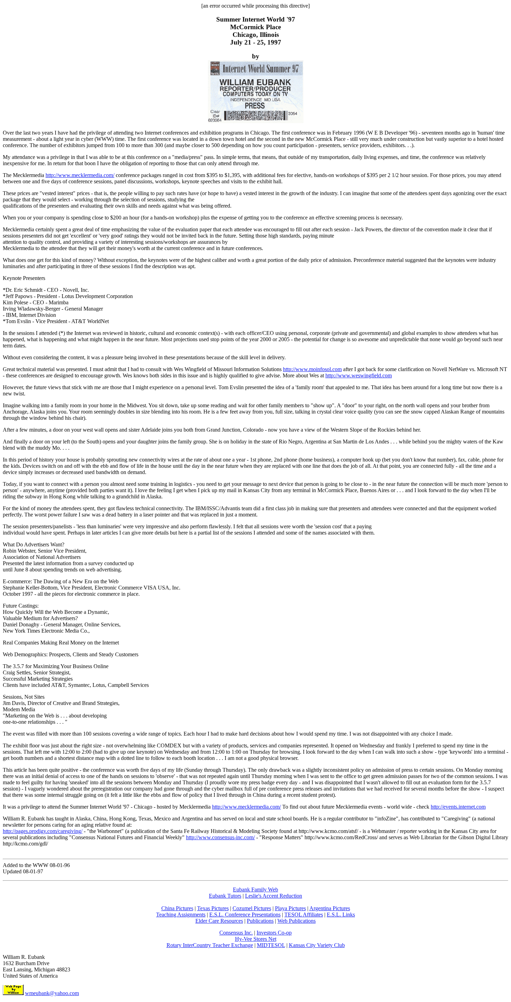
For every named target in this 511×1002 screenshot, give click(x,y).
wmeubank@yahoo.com (52, 993)
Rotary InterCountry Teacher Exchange (210, 945)
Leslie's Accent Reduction (273, 896)
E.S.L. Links (341, 914)
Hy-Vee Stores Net (255, 939)
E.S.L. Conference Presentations (245, 914)
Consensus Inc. (236, 933)
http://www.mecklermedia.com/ (80, 175)
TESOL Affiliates (303, 914)
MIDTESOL (271, 945)
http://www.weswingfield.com (358, 375)
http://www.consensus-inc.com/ (220, 837)
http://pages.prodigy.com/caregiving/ (42, 831)
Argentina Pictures (329, 908)
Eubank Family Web (255, 889)
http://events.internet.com (458, 807)
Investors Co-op (274, 933)
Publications (260, 921)
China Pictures (177, 908)
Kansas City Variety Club (317, 945)
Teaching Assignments (180, 914)
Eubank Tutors (225, 896)
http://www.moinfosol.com (312, 369)
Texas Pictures (213, 908)
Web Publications (296, 921)
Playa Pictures (290, 908)
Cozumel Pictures (252, 908)
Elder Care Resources (219, 921)
